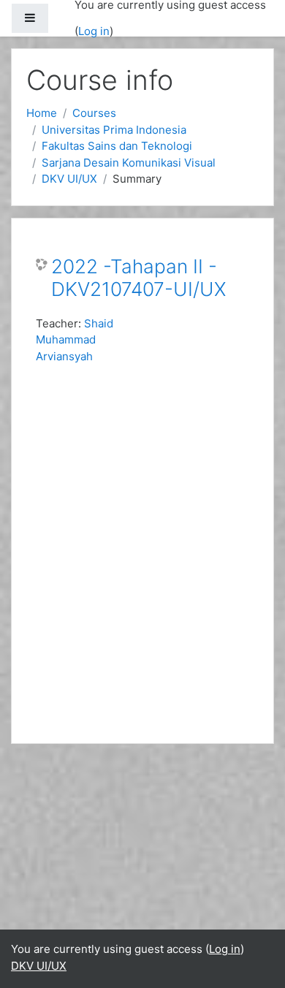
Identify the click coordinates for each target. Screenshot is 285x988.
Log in (94, 31)
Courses (94, 113)
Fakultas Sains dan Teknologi (117, 146)
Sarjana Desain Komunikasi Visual (129, 163)
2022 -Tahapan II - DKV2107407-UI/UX (138, 278)
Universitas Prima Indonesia (114, 130)
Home (41, 113)
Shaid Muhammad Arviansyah (74, 339)
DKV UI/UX (69, 179)
